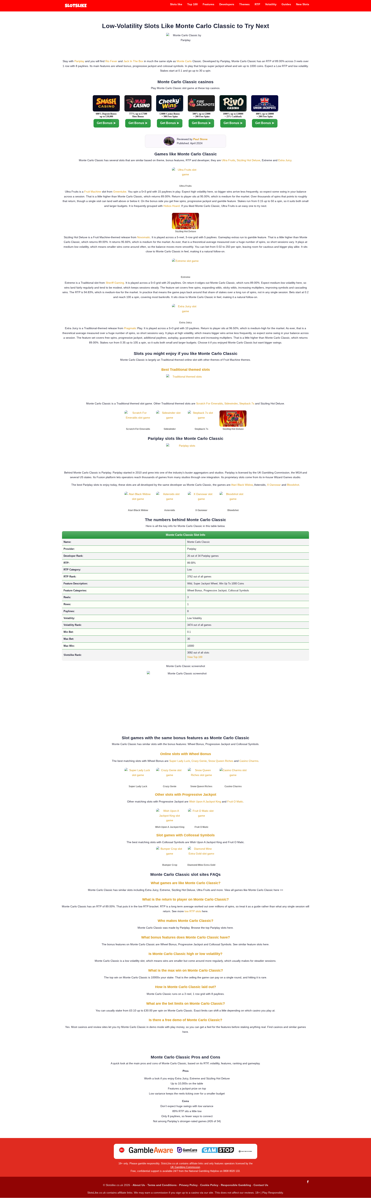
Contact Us (261, 1185)
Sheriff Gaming (115, 282)
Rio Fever (111, 61)
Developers (226, 4)
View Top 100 (194, 657)
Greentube (119, 191)
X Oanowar (274, 484)
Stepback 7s (246, 403)
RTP (257, 4)
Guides (286, 4)
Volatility (271, 4)
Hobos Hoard (171, 205)
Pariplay (79, 61)
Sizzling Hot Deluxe (248, 160)
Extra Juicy (284, 160)
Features (208, 4)
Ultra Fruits (228, 160)
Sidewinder (231, 403)
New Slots (302, 4)
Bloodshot (293, 484)
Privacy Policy (188, 1185)
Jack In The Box (133, 61)
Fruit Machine (92, 191)
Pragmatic (130, 328)
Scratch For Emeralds (209, 403)
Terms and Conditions (162, 1185)
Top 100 (192, 4)
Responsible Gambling (236, 1185)
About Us (139, 1185)
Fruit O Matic (235, 801)
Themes (244, 4)
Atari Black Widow (242, 484)
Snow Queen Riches (220, 760)
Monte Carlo (184, 61)
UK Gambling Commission (185, 1167)
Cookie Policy (209, 1185)
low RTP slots (193, 911)
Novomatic (143, 237)
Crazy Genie (199, 760)
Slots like (176, 4)
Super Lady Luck (179, 760)
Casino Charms (248, 760)
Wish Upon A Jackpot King (205, 801)
